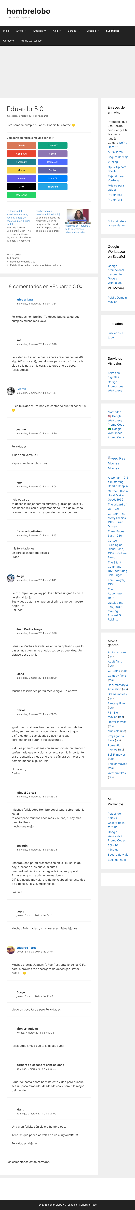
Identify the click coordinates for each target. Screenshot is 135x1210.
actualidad (16, 254)
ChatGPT (53, 145)
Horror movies (117, 721)
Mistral (21, 170)
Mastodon (114, 412)
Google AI (21, 153)
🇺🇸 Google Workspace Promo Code (116, 420)
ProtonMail (115, 194)
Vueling (113, 162)
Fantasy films (116, 703)
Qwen (21, 178)
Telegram (53, 186)
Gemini (52, 153)
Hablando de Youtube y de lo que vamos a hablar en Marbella (77, 229)
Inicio (6, 30)
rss (111, 656)
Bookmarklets (117, 859)
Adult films (115, 661)
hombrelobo (29, 10)
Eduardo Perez (26, 947)
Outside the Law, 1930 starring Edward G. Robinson (115, 611)
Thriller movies (117, 763)
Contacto (8, 40)
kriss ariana (24, 299)
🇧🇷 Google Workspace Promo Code (116, 433)
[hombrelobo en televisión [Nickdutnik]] (50, 220)
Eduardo (15, 258)
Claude (21, 145)
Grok (21, 186)
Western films (117, 773)
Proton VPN (115, 199)
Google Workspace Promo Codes (117, 836)
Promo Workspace (31, 40)
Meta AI (52, 178)
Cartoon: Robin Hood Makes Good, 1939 (118, 495)
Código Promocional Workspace (116, 386)
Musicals (113, 731)
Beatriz (21, 389)
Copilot (52, 170)
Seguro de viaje (118, 157)
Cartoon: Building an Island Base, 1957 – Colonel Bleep (117, 549)
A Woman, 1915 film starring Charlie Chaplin (118, 482)
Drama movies (117, 694)
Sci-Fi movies (117, 754)
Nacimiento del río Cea (22, 261)
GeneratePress (88, 1204)
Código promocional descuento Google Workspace (116, 274)
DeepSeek (52, 161)
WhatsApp (21, 194)
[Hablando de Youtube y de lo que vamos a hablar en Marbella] (78, 216)
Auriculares (115, 152)
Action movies (117, 652)
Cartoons (114, 670)
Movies (113, 468)
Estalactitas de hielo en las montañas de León (35, 265)
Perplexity (21, 161)
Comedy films (117, 675)
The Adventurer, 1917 (115, 593)
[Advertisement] (67, 70)
